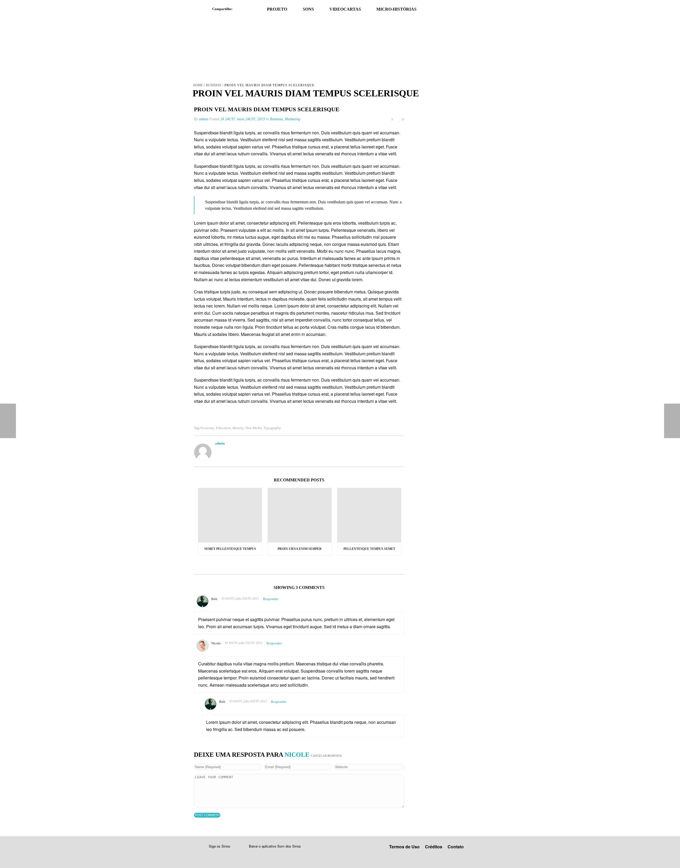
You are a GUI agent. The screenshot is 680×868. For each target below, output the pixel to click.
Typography (272, 428)
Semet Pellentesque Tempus (230, 549)
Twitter (250, 9)
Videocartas (345, 9)
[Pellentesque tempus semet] (369, 515)
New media (253, 428)
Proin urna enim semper (300, 549)
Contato (456, 847)
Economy (207, 428)
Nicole (296, 754)
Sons (308, 9)
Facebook (239, 9)
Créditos (433, 847)
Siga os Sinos (219, 846)
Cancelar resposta (326, 755)
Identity (238, 428)
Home (198, 85)
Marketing (292, 119)
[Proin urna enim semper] (300, 515)
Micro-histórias (396, 9)
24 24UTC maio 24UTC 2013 (242, 119)
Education (223, 428)
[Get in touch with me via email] (217, 450)
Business (213, 85)
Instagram (224, 854)
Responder (270, 599)
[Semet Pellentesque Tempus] (230, 515)
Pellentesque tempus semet (369, 549)
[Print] (371, 119)
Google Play (264, 854)
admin (203, 119)
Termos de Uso (404, 847)
